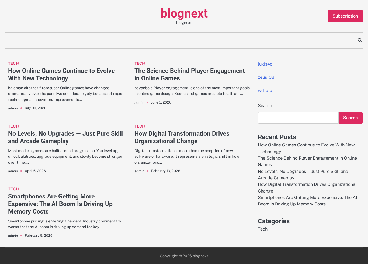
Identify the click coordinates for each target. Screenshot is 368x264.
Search (265, 105)
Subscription (345, 16)
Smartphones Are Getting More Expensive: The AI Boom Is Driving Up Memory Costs (60, 204)
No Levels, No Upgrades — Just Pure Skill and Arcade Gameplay (65, 137)
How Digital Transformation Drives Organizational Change (182, 137)
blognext (184, 13)
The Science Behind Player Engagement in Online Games (189, 74)
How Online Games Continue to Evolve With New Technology (61, 74)
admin (13, 108)
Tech (13, 63)
